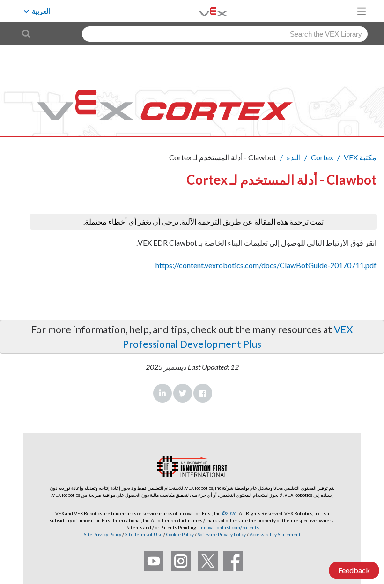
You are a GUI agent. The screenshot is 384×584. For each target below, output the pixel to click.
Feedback (354, 570)
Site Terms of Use (143, 534)
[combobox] (225, 34)
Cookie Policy (180, 534)
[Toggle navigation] (361, 11)
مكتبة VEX (360, 157)
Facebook (202, 393)
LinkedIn (162, 393)
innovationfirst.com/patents (229, 527)
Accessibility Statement (275, 534)
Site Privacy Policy (102, 534)
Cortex (322, 157)
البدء (294, 157)
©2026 (229, 513)
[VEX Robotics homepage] (201, 11)
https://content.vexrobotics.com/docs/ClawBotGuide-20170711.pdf (266, 265)
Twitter (182, 393)
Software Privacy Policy (222, 534)
